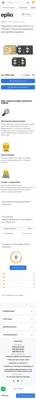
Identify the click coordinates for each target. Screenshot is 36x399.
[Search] (27, 2)
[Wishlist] (33, 75)
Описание (23, 7)
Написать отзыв (18, 268)
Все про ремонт (9, 7)
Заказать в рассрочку (19, 87)
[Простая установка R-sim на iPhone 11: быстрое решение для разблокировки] (18, 54)
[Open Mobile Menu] (3, 3)
